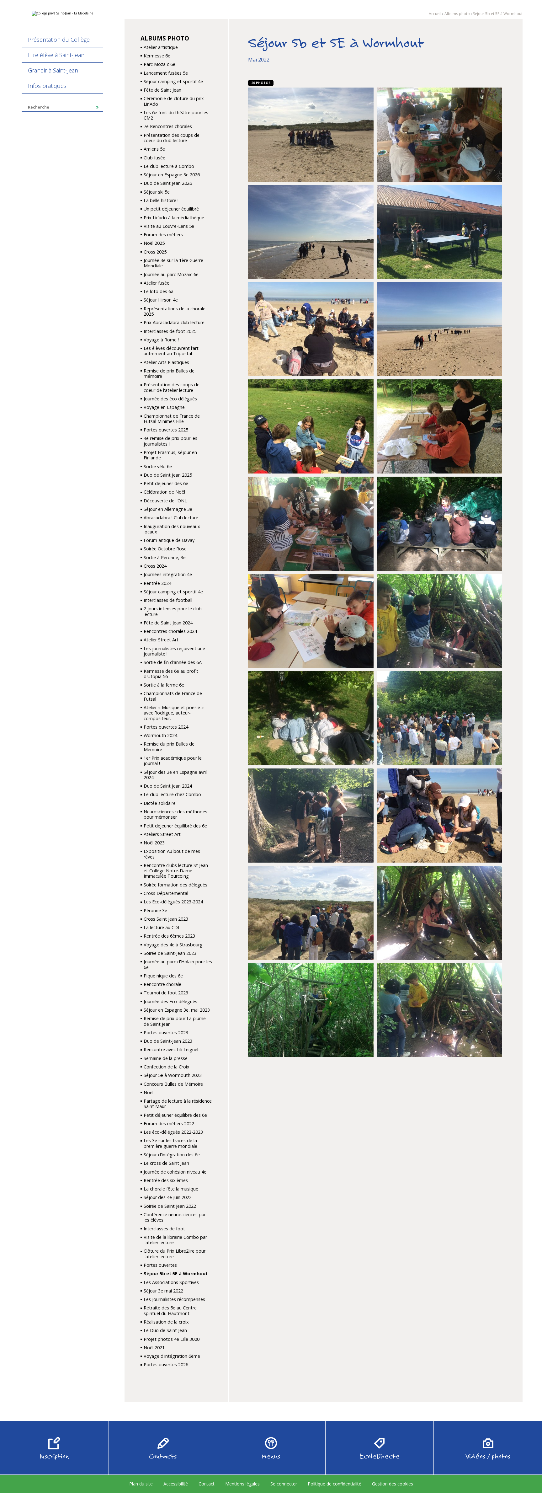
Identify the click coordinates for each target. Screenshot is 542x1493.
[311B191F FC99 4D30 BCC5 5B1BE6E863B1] (439, 329)
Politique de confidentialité (334, 1484)
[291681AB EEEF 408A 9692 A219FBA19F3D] (311, 231)
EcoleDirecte (380, 1456)
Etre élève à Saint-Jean (56, 55)
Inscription (54, 1456)
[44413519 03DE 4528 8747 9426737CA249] (311, 426)
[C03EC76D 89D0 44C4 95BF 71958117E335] (311, 1010)
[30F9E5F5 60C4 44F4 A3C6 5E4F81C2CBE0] (311, 329)
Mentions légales (242, 1484)
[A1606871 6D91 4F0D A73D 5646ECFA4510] (439, 815)
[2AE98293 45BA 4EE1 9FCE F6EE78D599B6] (439, 231)
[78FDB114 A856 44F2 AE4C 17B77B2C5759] (311, 620)
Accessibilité (175, 1484)
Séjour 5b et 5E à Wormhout (498, 13)
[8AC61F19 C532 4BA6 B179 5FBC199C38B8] (439, 620)
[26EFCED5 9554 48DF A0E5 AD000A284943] (439, 134)
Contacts (163, 1456)
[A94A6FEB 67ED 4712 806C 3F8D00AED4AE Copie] (439, 912)
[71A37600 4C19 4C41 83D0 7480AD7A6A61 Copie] (311, 523)
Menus (271, 1456)
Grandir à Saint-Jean (53, 70)
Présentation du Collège (59, 39)
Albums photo (457, 13)
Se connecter (283, 1484)
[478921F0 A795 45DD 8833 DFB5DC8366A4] (439, 426)
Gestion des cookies (392, 1484)
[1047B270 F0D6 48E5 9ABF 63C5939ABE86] (439, 1010)
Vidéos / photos (488, 1456)
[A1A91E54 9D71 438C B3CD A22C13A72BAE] (311, 912)
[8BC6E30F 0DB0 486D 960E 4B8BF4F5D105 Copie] (311, 718)
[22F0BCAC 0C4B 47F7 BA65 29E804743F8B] (311, 134)
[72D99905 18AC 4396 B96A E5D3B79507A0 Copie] (439, 523)
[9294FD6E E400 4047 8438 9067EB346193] (439, 718)
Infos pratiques (47, 85)
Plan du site (141, 1484)
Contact (207, 1484)
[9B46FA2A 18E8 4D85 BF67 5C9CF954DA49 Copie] (311, 815)
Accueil (435, 13)
